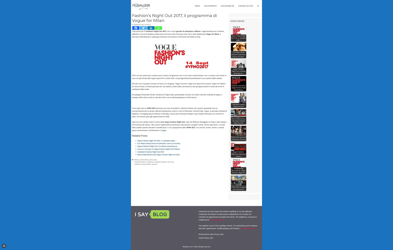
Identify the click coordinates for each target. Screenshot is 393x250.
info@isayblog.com (217, 220)
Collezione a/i (210, 6)
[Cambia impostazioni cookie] (4, 246)
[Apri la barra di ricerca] (258, 6)
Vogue (163, 130)
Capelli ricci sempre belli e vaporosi (145, 164)
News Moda (145, 160)
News (197, 6)
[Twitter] (143, 28)
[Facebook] (135, 28)
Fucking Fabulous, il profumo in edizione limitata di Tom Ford (154, 162)
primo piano (153, 160)
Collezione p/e (227, 6)
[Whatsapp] (158, 28)
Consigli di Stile (245, 6)
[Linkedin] (151, 28)
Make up (137, 160)
